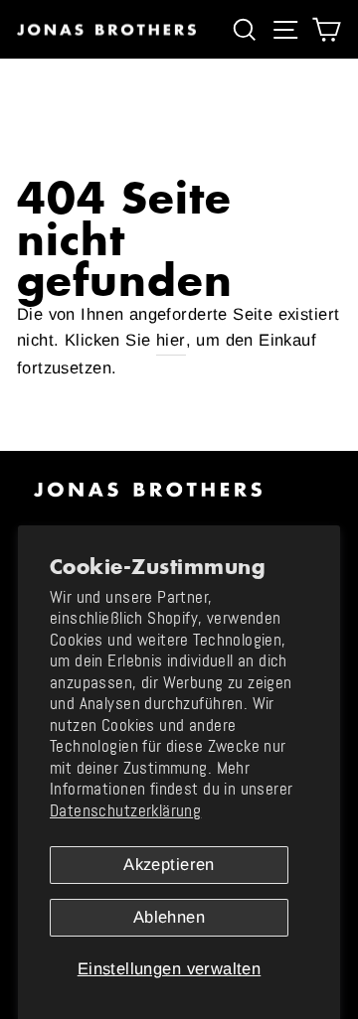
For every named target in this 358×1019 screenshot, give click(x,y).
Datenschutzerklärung (125, 811)
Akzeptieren (169, 864)
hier (171, 340)
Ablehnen (169, 917)
